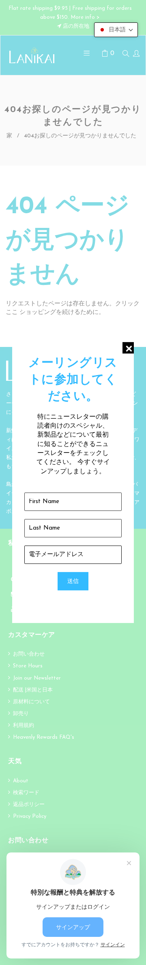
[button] (115, 30)
